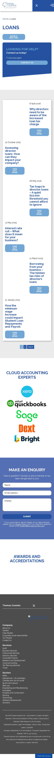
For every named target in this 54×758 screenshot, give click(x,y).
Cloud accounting (10, 663)
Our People (7, 638)
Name (7, 485)
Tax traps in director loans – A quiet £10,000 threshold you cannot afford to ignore (39, 195)
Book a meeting (13, 37)
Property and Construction (13, 693)
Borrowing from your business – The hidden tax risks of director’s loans (37, 273)
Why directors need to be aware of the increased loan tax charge (39, 116)
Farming (6, 695)
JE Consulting (36, 721)
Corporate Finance (10, 658)
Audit (5, 648)
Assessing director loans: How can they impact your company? (13, 155)
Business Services (10, 651)
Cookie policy (43, 718)
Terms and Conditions (20, 718)
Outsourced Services (11, 653)
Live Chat (43, 756)
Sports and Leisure (10, 683)
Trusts (5, 668)
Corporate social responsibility (15, 635)
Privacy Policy (21, 524)
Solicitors (6, 703)
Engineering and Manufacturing (15, 688)
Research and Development (14, 660)
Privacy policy (33, 718)
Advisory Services (10, 656)
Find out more (39, 132)
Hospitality (7, 690)
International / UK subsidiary (14, 678)
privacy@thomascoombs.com (32, 526)
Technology (7, 698)
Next (30, 347)
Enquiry (8, 501)
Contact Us (27, 63)
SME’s (5, 676)
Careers (6, 630)
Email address (12, 493)
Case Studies (8, 633)
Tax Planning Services (11, 665)
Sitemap (16, 721)
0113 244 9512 (15, 58)
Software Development (12, 700)
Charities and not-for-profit (13, 681)
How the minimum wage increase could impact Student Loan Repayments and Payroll (14, 316)
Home (5, 19)
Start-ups (6, 686)
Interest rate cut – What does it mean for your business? (13, 234)
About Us (6, 628)
